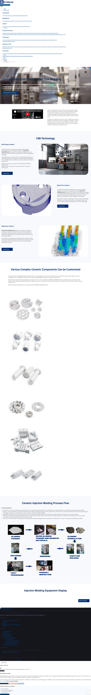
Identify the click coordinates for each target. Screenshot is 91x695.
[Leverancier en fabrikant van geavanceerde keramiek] (6, 3)
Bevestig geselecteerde (4, 694)
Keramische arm (35, 34)
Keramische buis (52, 46)
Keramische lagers (22, 33)
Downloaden (5, 56)
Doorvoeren (63, 34)
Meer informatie (83, 600)
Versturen (2, 670)
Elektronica (17, 26)
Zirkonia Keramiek (49, 40)
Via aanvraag (5, 50)
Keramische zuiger (58, 46)
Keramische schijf (39, 46)
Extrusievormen (5, 15)
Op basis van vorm (6, 44)
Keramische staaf (46, 46)
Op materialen (5, 37)
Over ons (4, 59)
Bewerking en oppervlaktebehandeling (11, 624)
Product (5, 27)
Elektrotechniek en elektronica (49, 53)
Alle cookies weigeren (13, 683)
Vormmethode (5, 12)
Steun (4, 55)
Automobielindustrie (32, 53)
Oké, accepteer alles (4, 683)
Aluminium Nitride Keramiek (32, 40)
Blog (32, 56)
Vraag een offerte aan (5, 5)
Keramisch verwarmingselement (12, 34)
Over (4, 57)
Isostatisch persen (11, 15)
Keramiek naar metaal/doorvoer (12, 643)
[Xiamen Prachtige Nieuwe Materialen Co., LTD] (7, 609)
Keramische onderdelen (20, 46)
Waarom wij (6, 10)
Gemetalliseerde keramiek (56, 34)
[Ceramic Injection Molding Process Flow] (45, 577)
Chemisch (28, 26)
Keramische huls (28, 46)
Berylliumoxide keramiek (10, 41)
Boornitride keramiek (7, 636)
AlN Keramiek (5, 632)
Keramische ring (13, 46)
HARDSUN (19, 660)
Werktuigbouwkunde (59, 53)
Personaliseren (21, 683)
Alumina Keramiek (5, 40)
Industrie (4, 23)
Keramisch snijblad (15, 33)
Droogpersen (17, 15)
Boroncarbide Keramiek (13, 40)
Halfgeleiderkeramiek (24, 53)
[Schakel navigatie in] (1, 6)
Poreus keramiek (48, 34)
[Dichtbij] (1, 668)
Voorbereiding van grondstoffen (15, 21)
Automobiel (13, 26)
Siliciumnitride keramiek (41, 40)
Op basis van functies (7, 30)
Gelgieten (21, 15)
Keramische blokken (6, 46)
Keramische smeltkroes (40, 33)
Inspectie (30, 21)
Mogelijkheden (5, 18)
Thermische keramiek (17, 53)
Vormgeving (23, 21)
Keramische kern (21, 34)
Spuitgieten (25, 15)
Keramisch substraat (28, 34)
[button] (9, 645)
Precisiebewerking (5, 21)
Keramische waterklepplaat (49, 33)
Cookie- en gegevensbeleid (12, 681)
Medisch (24, 26)
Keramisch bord (33, 46)
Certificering (11, 56)
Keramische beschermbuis (31, 33)
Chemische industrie (40, 53)
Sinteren (27, 21)
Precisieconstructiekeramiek (7, 53)
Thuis (4, 8)
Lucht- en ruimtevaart (6, 26)
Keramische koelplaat (41, 34)
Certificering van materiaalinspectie (22, 56)
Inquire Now (6, 173)
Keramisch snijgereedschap (7, 33)
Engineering (21, 26)
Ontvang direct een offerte (9, 92)
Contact (5, 60)
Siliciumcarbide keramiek (22, 40)
